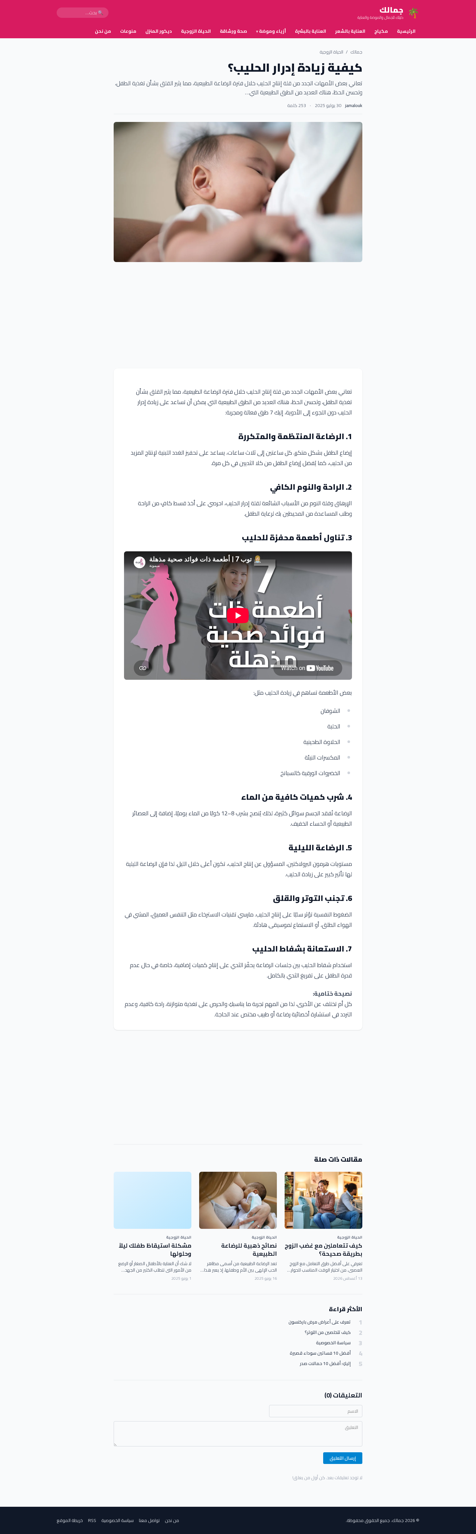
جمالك (356, 52)
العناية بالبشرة (310, 31)
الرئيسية (406, 31)
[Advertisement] (238, 315)
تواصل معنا (149, 1520)
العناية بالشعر (350, 31)
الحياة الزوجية (196, 31)
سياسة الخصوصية (333, 1343)
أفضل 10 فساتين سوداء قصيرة (320, 1353)
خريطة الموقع (70, 1520)
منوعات (128, 31)
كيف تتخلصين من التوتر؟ (328, 1332)
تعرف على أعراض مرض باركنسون (320, 1322)
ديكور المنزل (158, 31)
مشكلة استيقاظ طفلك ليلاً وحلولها (155, 1249)
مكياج (381, 31)
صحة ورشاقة (233, 31)
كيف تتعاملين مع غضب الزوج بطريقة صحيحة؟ (323, 1249)
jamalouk (353, 105)
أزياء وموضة (271, 31)
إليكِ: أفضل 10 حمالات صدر (325, 1363)
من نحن (103, 31)
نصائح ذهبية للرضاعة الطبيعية (249, 1249)
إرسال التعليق (343, 1458)
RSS (92, 1520)
